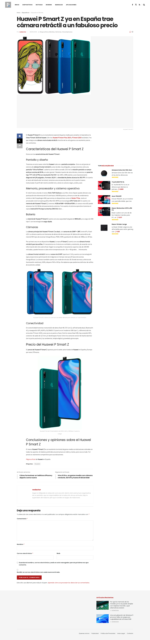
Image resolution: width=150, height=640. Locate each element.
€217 (120, 217)
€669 (121, 189)
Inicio (17, 5)
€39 (118, 232)
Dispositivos (27, 5)
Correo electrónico (25, 553)
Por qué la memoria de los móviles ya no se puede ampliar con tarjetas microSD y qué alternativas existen (121, 605)
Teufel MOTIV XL (118, 182)
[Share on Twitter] (20, 140)
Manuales (59, 5)
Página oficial (31, 459)
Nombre (21, 544)
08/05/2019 (33, 32)
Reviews (49, 5)
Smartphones (67, 32)
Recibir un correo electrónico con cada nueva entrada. (38, 572)
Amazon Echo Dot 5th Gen (122, 170)
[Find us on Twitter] (136, 4)
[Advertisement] (115, 146)
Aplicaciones (71, 5)
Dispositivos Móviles (37, 12)
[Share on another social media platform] (20, 145)
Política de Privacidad (108, 633)
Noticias (39, 5)
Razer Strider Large (119, 224)
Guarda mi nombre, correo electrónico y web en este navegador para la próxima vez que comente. (54, 564)
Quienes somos (84, 633)
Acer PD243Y (117, 196)
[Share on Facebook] (20, 136)
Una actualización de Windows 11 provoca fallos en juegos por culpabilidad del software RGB (121, 617)
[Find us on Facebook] (132, 5)
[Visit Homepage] (8, 5)
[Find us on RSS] (139, 5)
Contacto (130, 633)
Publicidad (95, 633)
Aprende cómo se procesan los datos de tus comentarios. (69, 583)
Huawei (37, 464)
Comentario (22, 519)
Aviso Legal (121, 633)
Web (58, 553)
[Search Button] (144, 4)
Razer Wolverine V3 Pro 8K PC (122, 209)
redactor (22, 32)
